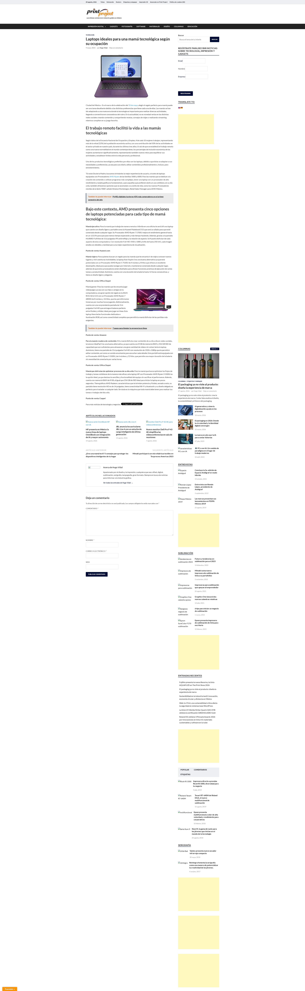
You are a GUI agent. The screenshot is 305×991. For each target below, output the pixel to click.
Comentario (92, 508)
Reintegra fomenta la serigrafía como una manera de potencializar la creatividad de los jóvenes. (203, 871)
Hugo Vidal (104, 48)
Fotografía (127, 26)
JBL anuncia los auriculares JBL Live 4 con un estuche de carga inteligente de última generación (129, 430)
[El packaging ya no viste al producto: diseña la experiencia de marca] (198, 361)
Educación (192, 26)
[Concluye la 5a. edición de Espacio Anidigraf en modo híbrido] (185, 477)
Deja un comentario (116, 48)
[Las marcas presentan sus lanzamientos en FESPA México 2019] (185, 505)
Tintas (102, 2)
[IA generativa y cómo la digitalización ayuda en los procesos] (185, 413)
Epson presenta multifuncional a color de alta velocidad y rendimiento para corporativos (206, 822)
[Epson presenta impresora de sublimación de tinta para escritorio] (185, 627)
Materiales (154, 26)
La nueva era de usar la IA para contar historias (205, 442)
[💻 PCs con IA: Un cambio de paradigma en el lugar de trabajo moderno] (185, 455)
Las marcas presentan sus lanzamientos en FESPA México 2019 (205, 507)
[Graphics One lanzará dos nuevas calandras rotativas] (185, 603)
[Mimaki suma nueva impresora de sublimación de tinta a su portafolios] (185, 577)
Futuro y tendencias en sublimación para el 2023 (205, 566)
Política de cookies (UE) (177, 2)
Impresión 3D (143, 2)
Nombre (90, 540)
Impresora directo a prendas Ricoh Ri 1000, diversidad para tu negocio (206, 790)
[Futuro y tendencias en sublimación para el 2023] (185, 565)
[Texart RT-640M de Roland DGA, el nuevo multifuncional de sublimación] (185, 802)
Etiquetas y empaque (130, 2)
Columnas (178, 26)
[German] (181, 108)
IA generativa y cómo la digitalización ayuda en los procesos (206, 415)
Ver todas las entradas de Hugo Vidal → (118, 482)
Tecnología (90, 35)
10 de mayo (133, 105)
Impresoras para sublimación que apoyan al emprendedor (207, 592)
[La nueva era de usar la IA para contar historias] (185, 441)
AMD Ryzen (114, 176)
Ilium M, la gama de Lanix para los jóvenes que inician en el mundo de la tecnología (204, 837)
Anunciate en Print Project (159, 2)
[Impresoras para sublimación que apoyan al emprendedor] (185, 591)
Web (88, 562)
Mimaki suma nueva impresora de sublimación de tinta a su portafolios (207, 579)
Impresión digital (96, 26)
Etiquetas (185, 781)
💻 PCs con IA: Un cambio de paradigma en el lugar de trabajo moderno (207, 457)
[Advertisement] (196, 135)
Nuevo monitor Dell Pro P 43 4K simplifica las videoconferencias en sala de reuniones (159, 433)
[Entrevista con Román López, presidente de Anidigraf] (185, 491)
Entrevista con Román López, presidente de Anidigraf (204, 493)
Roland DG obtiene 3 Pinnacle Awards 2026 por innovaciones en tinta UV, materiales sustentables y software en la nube (197, 726)
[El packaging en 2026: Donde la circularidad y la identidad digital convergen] (185, 427)
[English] (179, 108)
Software (140, 26)
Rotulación (110, 2)
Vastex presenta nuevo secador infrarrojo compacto (203, 858)
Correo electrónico (96, 551)
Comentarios (200, 776)
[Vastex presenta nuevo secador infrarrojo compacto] (183, 857)
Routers (118, 2)
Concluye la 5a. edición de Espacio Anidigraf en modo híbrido (206, 479)
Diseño (167, 26)
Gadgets (114, 26)
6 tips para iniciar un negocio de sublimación (207, 616)
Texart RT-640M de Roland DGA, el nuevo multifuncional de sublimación (206, 805)
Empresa (181, 76)
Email (180, 61)
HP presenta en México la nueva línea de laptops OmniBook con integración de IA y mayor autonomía (98, 433)
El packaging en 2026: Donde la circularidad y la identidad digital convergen (207, 429)
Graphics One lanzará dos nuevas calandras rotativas (206, 604)
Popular (184, 776)
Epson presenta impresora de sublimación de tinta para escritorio (206, 629)
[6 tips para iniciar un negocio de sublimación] (185, 615)
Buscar (181, 35)
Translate (192, 114)
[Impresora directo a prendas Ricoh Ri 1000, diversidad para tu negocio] (184, 788)
